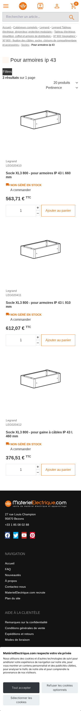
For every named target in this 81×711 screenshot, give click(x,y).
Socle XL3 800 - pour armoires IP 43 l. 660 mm (38, 175)
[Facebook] (7, 535)
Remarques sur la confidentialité (26, 622)
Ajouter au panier (58, 210)
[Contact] (40, 6)
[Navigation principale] (5, 6)
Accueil (9, 563)
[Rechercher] (72, 17)
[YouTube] (24, 535)
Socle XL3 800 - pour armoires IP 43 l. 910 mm (38, 304)
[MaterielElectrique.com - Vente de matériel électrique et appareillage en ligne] (23, 6)
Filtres (7, 71)
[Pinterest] (32, 535)
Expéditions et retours (19, 634)
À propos (11, 580)
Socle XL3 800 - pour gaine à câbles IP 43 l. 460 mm (39, 434)
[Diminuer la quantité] (38, 213)
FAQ (8, 569)
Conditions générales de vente (25, 628)
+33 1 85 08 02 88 (17, 524)
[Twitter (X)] (15, 535)
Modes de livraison (17, 639)
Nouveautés (13, 575)
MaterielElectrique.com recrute (25, 592)
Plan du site (12, 598)
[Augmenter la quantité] (38, 207)
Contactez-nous (15, 586)
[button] (57, 6)
